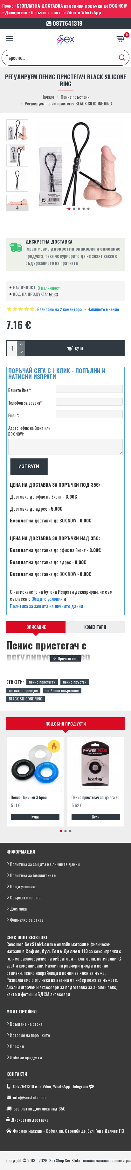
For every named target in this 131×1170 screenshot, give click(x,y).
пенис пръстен (74, 681)
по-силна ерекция (23, 690)
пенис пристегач (42, 681)
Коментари (95, 627)
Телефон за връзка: (25, 403)
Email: (13, 415)
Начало (47, 96)
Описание (36, 627)
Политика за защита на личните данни (46, 605)
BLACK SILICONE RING (25, 698)
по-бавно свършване (62, 690)
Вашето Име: (19, 390)
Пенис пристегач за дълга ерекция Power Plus (97, 797)
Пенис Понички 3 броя (29, 797)
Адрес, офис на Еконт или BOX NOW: (29, 431)
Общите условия (47, 598)
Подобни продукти (65, 723)
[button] (69, 209)
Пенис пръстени (75, 96)
